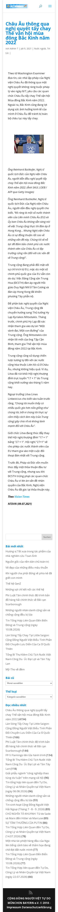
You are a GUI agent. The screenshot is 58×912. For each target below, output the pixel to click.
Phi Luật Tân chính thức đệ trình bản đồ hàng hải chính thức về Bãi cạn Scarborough (28, 599)
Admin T (14, 48)
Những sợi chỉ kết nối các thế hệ (25, 589)
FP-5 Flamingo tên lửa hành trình (26, 755)
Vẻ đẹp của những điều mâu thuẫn (27, 567)
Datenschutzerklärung (37, 907)
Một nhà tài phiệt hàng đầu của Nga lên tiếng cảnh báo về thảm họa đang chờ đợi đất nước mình (28, 845)
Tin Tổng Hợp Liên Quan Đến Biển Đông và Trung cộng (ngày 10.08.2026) (26, 625)
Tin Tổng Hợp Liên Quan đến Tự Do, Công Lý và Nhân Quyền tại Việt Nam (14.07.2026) (28, 831)
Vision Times (22, 496)
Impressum (14, 907)
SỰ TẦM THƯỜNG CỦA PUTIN (24, 822)
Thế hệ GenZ (13, 583)
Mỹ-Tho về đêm (15, 669)
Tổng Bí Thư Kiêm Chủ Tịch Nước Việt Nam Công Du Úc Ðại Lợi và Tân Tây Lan (28, 659)
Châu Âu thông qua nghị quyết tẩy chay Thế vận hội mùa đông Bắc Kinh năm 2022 (28, 714)
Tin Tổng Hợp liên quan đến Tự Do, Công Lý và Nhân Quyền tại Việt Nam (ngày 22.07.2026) (28, 872)
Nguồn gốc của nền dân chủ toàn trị (27, 561)
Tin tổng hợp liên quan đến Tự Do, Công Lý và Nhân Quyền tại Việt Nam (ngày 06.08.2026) (28, 786)
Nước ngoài (40, 48)
